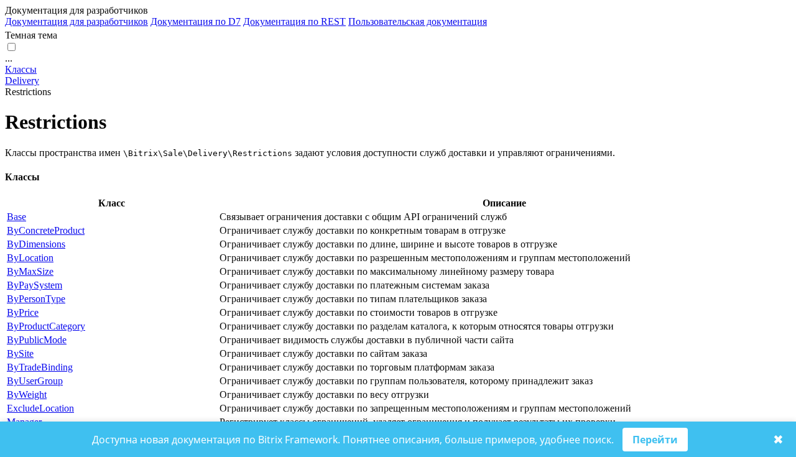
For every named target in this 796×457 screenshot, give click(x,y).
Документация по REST (294, 21)
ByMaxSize (30, 271)
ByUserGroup (35, 381)
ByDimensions (36, 244)
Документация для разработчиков (76, 21)
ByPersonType (36, 298)
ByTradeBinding (40, 367)
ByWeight (27, 394)
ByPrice (23, 312)
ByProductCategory (46, 326)
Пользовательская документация (417, 21)
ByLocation (30, 257)
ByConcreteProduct (46, 230)
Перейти (655, 439)
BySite (20, 353)
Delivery (22, 80)
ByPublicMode (37, 340)
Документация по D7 (195, 21)
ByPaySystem (34, 285)
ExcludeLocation (40, 408)
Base (16, 216)
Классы (21, 69)
